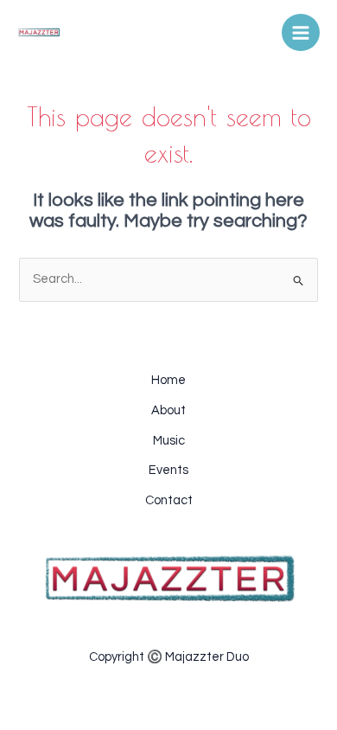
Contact (169, 500)
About (168, 410)
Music (169, 440)
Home (168, 380)
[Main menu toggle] (301, 33)
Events (168, 470)
